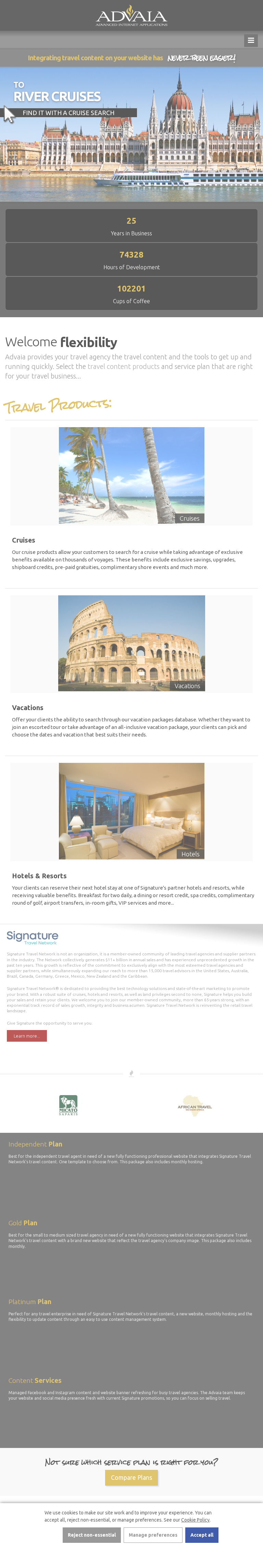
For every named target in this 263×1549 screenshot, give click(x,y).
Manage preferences (153, 1535)
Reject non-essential (92, 1535)
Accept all (201, 1535)
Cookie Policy (195, 1520)
